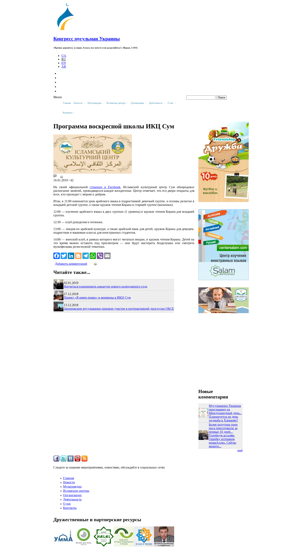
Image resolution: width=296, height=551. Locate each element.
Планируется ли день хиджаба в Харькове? (223, 418)
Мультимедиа (72, 486)
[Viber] (100, 255)
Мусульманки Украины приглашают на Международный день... (225, 409)
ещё (240, 450)
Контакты (70, 508)
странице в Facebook (105, 187)
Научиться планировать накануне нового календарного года (105, 286)
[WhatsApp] (93, 255)
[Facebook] (56, 255)
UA (63, 55)
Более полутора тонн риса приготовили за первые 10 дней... (223, 428)
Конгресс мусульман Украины (86, 38)
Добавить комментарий (71, 263)
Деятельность (72, 499)
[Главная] (67, 30)
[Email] (107, 255)
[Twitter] (64, 255)
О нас (67, 503)
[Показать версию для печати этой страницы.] (61, 176)
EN (63, 63)
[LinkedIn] (71, 255)
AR (63, 66)
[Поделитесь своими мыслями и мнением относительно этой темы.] (55, 176)
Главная (67, 103)
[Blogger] (78, 255)
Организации (72, 495)
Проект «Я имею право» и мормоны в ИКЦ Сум (97, 297)
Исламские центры (76, 490)
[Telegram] (85, 255)
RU (63, 59)
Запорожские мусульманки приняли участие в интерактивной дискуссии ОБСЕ (119, 308)
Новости (69, 482)
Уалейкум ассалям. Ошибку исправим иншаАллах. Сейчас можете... (222, 441)
